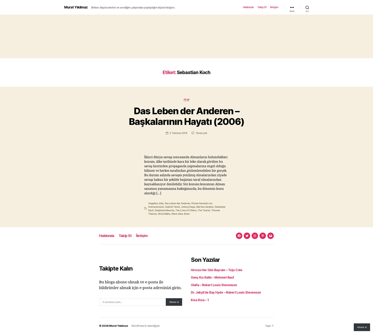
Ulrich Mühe (164, 213)
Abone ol (174, 302)
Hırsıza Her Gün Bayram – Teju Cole (216, 270)
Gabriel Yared (172, 206)
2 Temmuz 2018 (178, 133)
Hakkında (248, 7)
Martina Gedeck (205, 206)
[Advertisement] (186, 36)
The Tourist (204, 210)
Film (186, 99)
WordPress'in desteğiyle (145, 325)
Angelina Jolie (155, 203)
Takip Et (262, 7)
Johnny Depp (188, 206)
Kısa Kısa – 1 (200, 300)
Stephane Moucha (164, 210)
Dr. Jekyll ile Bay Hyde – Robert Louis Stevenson (226, 292)
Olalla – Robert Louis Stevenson (214, 285)
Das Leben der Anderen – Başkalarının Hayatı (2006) (186, 116)
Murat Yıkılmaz (76, 7)
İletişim (274, 7)
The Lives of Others (186, 210)
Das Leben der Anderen (177, 203)
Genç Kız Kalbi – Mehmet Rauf (212, 277)
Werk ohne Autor (180, 213)
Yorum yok (201, 133)
